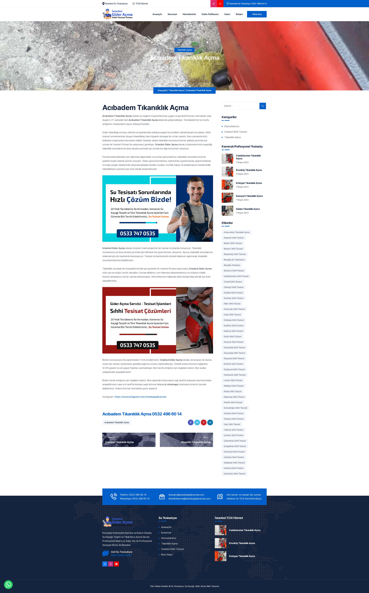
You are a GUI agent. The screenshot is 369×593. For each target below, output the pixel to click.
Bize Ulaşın (167, 554)
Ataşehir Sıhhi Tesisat (234, 237)
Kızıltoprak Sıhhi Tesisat (235, 375)
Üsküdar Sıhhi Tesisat (234, 457)
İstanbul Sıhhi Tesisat (235, 131)
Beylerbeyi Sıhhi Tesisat (235, 254)
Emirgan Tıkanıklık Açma (249, 183)
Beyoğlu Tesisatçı (232, 265)
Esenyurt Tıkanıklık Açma (249, 195)
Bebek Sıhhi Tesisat (233, 243)
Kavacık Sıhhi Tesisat (233, 342)
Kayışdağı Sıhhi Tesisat (234, 347)
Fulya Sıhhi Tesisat (232, 314)
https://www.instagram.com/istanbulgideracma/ (141, 396)
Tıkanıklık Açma (184, 50)
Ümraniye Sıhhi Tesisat (234, 451)
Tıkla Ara (257, 14)
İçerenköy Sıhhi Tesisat (234, 473)
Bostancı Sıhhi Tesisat (234, 270)
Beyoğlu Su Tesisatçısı (234, 259)
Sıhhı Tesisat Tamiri (121, 555)
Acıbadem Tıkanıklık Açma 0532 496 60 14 (142, 413)
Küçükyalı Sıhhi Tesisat (234, 369)
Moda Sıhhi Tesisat (232, 391)
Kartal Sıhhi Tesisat (232, 336)
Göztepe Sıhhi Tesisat (234, 320)
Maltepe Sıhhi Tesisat (234, 386)
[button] (8, 584)
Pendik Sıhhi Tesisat (233, 402)
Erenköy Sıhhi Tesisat (233, 298)
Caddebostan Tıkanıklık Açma (248, 157)
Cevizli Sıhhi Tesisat (233, 281)
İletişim (239, 14)
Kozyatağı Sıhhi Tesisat (234, 353)
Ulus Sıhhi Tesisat (232, 424)
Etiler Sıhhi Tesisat (232, 303)
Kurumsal (172, 14)
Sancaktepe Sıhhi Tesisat (235, 408)
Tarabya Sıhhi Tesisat (234, 419)
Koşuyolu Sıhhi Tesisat (234, 358)
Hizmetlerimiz (189, 14)
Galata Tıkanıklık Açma (248, 208)
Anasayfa (157, 14)
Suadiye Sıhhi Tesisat (233, 413)
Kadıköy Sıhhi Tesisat (233, 325)
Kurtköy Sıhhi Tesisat (233, 364)
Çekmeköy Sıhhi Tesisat (235, 440)
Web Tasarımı (213, 586)
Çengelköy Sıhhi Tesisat (235, 446)
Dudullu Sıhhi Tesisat (233, 292)
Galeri (227, 14)
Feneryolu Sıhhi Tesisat (234, 309)
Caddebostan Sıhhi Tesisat (236, 276)
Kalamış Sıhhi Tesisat (233, 331)
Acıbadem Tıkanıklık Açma (117, 422)
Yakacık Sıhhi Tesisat (233, 429)
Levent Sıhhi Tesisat (233, 380)
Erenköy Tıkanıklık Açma (249, 170)
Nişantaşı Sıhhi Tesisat (234, 397)
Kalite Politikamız (210, 14)
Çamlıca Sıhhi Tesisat (233, 435)
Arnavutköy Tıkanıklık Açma (237, 232)
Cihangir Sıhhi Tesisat (234, 287)
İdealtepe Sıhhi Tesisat (234, 462)
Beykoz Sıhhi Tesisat (233, 248)
